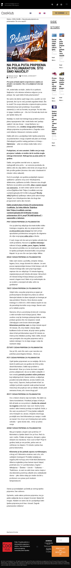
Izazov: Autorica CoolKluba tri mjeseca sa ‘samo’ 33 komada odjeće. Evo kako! (56, 122)
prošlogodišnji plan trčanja (20, 231)
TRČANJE (24, 76)
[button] (66, 4)
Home (9, 19)
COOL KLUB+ (16, 19)
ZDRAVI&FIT (32, 76)
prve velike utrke (26, 236)
